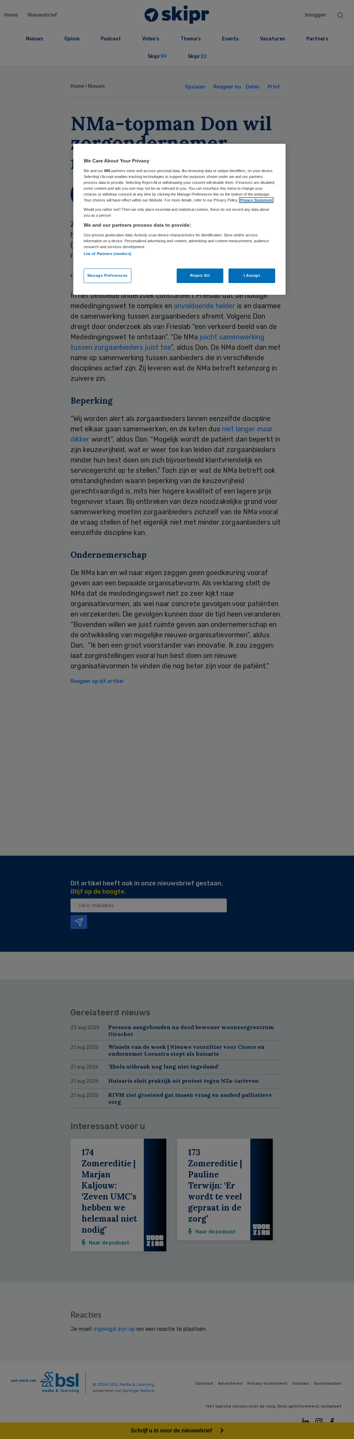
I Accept (252, 275)
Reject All (199, 275)
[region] (179, 219)
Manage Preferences (107, 275)
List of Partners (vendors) (107, 254)
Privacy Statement (256, 200)
